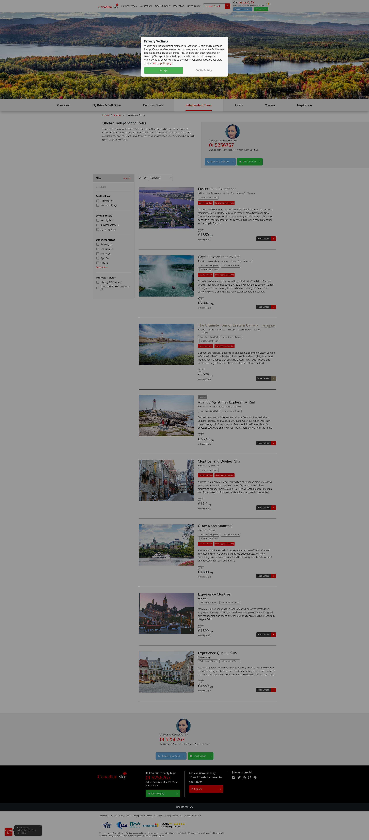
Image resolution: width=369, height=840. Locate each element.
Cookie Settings (204, 70)
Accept (163, 70)
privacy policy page (162, 63)
